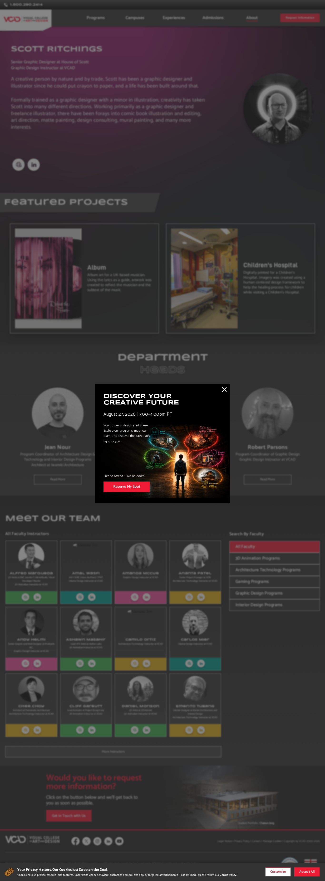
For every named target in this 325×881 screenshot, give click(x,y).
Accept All (307, 872)
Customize (278, 872)
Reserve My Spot (126, 486)
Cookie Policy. (228, 875)
